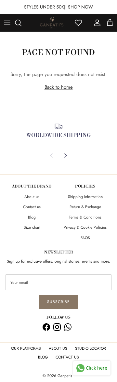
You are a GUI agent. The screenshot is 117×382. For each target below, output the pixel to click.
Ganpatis (65, 376)
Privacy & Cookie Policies (85, 227)
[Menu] (7, 23)
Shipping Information (85, 197)
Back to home (59, 87)
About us (31, 197)
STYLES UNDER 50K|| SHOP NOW (58, 7)
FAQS (85, 238)
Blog (32, 217)
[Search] (21, 23)
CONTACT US (67, 357)
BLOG (43, 357)
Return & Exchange (85, 207)
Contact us (32, 207)
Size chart (32, 227)
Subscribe (58, 302)
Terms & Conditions (85, 217)
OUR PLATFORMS (26, 348)
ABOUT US (58, 348)
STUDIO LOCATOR (90, 348)
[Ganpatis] (52, 23)
